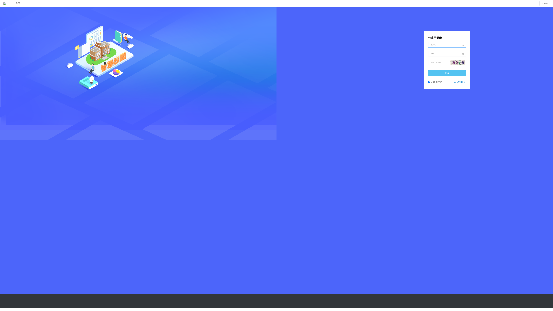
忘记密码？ (460, 82)
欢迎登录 (545, 3)
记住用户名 (436, 82)
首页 (18, 3)
